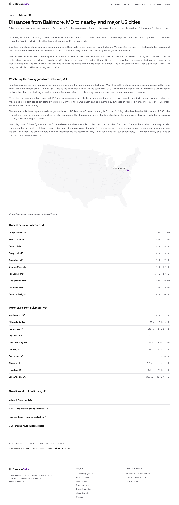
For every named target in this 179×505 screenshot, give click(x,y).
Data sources (132, 481)
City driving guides (84, 473)
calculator (24, 67)
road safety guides (154, 131)
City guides (115, 4)
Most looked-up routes (19, 448)
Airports (127, 4)
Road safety (140, 4)
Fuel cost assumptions (136, 477)
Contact (79, 497)
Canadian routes (83, 489)
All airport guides (62, 448)
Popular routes (155, 4)
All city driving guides (42, 448)
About (167, 4)
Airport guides (82, 477)
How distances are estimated (139, 473)
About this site (82, 493)
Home (11, 15)
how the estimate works (128, 63)
